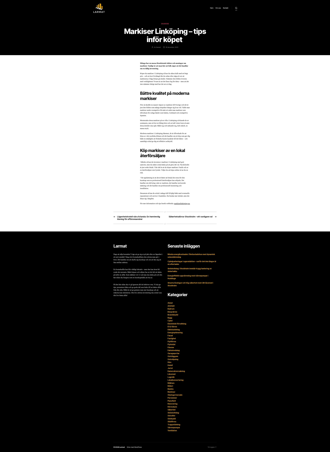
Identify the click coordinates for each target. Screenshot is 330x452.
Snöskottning (173, 413)
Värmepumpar (174, 427)
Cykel (170, 321)
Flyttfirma (172, 341)
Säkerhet (171, 410)
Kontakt (225, 8)
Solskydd (165, 23)
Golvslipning (173, 359)
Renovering (172, 404)
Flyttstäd (171, 344)
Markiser (171, 392)
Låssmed (171, 374)
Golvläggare (173, 356)
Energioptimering (175, 332)
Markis (170, 389)
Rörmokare (172, 407)
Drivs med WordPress (134, 447)
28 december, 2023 (172, 47)
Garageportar (173, 353)
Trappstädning (174, 425)
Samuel (158, 47)
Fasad (170, 336)
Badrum (171, 309)
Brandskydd (173, 315)
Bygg (170, 318)
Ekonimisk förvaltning (177, 324)
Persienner (172, 398)
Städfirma (172, 422)
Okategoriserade (175, 395)
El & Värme (172, 327)
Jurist (170, 368)
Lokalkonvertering (175, 380)
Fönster (171, 347)
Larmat (122, 447)
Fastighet (172, 338)
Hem (211, 8)
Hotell (170, 365)
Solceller (171, 416)
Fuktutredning (174, 350)
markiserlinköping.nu (182, 203)
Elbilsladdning (174, 330)
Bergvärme (172, 312)
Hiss (169, 362)
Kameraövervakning (176, 371)
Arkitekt (171, 306)
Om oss (218, 8)
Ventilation (172, 430)
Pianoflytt (172, 401)
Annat (170, 303)
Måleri (170, 386)
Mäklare (171, 383)
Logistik (171, 377)
